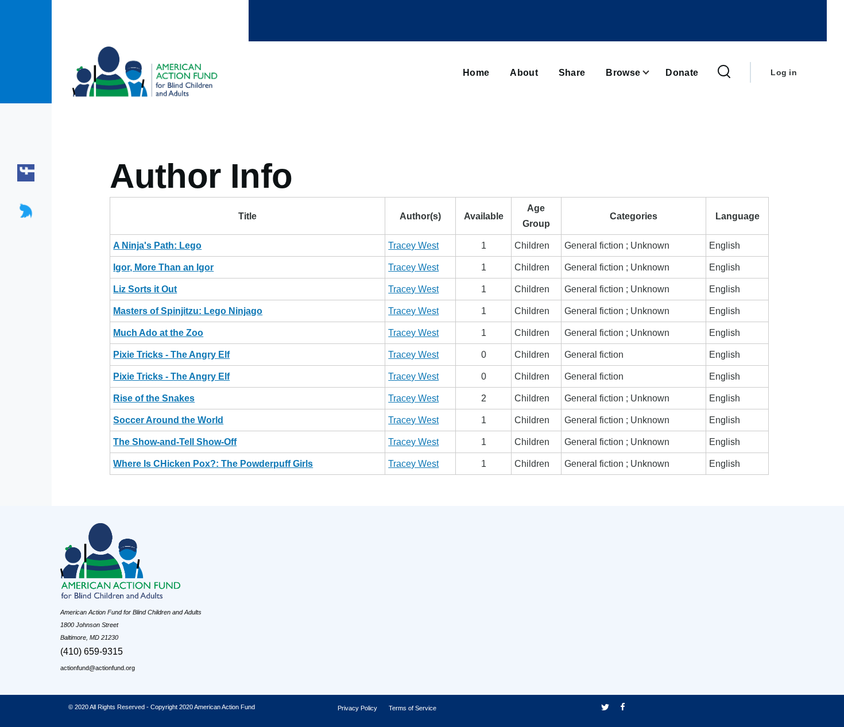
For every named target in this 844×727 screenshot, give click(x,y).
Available (484, 216)
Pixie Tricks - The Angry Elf (171, 354)
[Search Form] (724, 72)
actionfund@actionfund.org (97, 667)
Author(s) (420, 216)
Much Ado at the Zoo (158, 333)
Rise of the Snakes (154, 398)
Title (247, 216)
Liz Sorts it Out (145, 289)
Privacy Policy (357, 708)
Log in (784, 72)
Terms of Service (412, 708)
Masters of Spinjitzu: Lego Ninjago (187, 311)
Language (737, 216)
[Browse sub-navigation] (652, 72)
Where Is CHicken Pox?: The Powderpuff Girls (213, 464)
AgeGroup (536, 216)
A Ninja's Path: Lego (157, 245)
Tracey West (413, 245)
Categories (633, 216)
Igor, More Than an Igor (163, 267)
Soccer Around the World (168, 420)
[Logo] (146, 564)
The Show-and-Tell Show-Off (175, 442)
